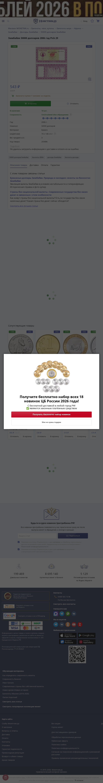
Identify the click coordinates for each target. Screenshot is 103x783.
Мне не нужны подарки (51, 422)
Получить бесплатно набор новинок (51, 414)
